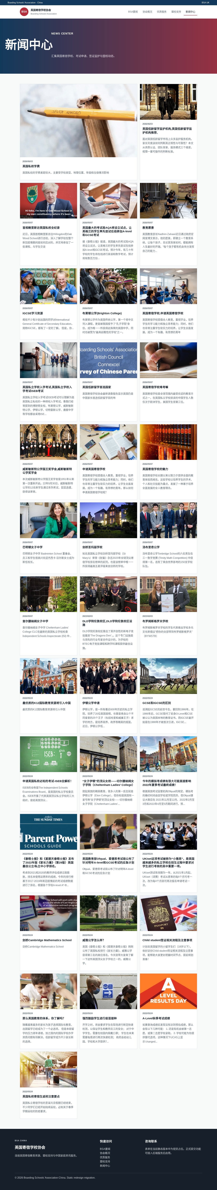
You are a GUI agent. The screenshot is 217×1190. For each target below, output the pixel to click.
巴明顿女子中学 (33, 547)
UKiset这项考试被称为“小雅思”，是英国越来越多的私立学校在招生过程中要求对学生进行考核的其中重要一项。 (168, 862)
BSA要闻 (133, 11)
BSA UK (205, 2)
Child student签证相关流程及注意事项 (167, 940)
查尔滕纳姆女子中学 (35, 621)
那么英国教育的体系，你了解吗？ (44, 1018)
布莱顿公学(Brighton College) (102, 313)
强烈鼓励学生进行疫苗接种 (99, 1018)
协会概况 (147, 11)
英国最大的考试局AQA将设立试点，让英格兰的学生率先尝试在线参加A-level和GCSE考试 (107, 231)
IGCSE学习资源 (33, 313)
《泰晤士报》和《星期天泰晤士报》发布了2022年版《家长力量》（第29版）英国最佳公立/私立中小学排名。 (48, 862)
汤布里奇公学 (151, 547)
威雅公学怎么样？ (93, 940)
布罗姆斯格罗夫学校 (155, 621)
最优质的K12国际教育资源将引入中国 (47, 703)
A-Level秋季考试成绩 (156, 1018)
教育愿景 (148, 227)
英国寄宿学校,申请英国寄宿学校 (162, 313)
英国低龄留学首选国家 (96, 387)
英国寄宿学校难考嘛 (155, 387)
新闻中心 (190, 11)
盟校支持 (176, 11)
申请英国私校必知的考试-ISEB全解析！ (48, 781)
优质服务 (161, 11)
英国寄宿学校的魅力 (155, 469)
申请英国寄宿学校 (93, 469)
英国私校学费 (31, 166)
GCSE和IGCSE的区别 (156, 703)
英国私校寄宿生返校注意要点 (41, 1096)
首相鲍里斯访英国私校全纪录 (41, 227)
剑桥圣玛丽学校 (92, 547)
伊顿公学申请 (91, 703)
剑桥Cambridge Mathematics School (47, 940)
